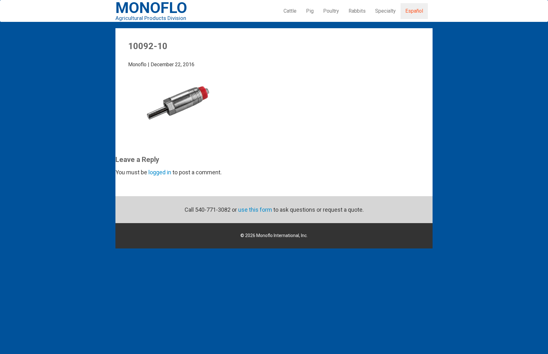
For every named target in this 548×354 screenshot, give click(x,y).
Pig (310, 11)
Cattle (290, 11)
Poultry (331, 11)
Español (414, 11)
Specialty (385, 11)
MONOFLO (151, 11)
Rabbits (357, 11)
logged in (159, 172)
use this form (255, 209)
